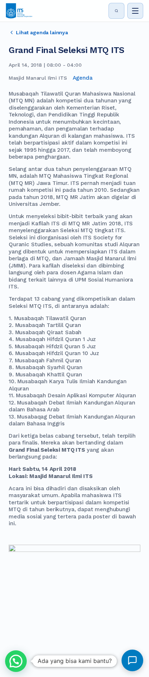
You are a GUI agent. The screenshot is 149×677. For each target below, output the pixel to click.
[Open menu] (135, 11)
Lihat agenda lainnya (42, 32)
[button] (16, 661)
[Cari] (116, 11)
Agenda (83, 78)
